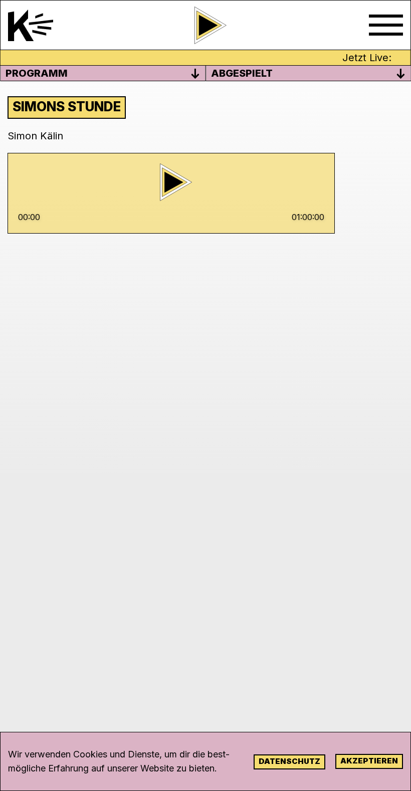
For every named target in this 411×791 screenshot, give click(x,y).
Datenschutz (289, 761)
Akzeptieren (369, 760)
